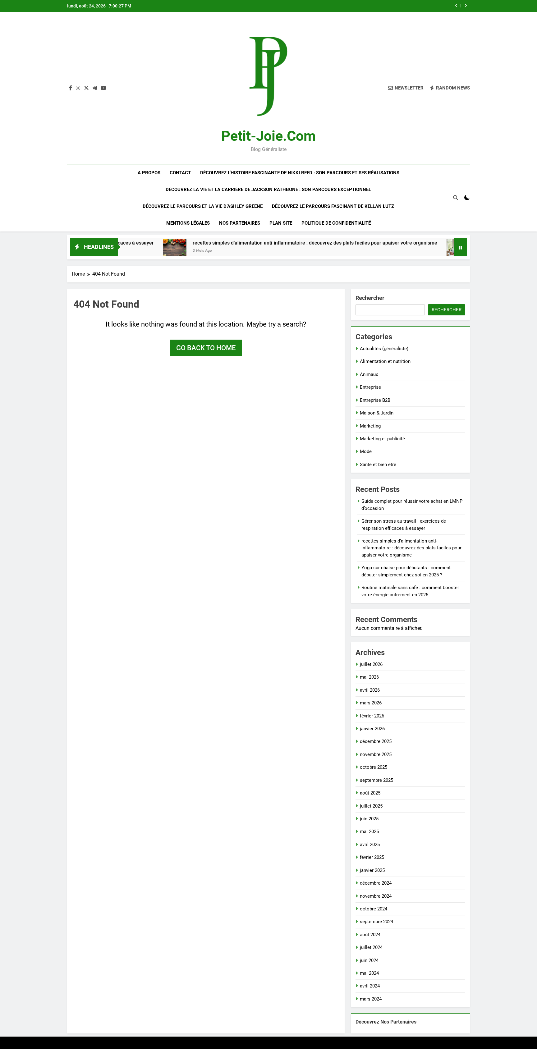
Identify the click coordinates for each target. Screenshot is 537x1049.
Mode (366, 451)
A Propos (149, 173)
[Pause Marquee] (460, 247)
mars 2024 (371, 999)
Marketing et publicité (382, 439)
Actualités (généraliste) (384, 348)
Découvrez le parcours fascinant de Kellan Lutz (333, 206)
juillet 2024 (371, 947)
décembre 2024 (376, 883)
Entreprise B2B (375, 400)
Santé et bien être (378, 464)
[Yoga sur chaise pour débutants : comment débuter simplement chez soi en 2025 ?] (427, 251)
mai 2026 (369, 677)
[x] (86, 88)
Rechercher (370, 298)
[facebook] (70, 88)
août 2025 (370, 793)
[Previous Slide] (456, 5)
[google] (95, 88)
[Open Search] (455, 197)
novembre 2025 (376, 754)
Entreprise (370, 387)
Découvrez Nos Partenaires (386, 1022)
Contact (180, 173)
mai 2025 (369, 831)
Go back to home (206, 348)
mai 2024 (369, 973)
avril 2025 (370, 844)
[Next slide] (465, 5)
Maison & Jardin (376, 413)
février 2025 (372, 857)
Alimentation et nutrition (385, 361)
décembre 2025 (376, 741)
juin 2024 (369, 960)
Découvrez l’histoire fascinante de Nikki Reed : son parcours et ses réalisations (299, 173)
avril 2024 (370, 986)
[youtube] (103, 88)
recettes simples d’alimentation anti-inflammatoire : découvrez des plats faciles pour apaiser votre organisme (284, 243)
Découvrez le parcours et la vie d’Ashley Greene (203, 206)
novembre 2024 (376, 896)
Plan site (280, 223)
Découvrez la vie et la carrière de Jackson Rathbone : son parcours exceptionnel (268, 189)
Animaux (369, 374)
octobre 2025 (373, 767)
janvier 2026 (372, 728)
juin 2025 (369, 819)
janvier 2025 (372, 870)
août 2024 (370, 934)
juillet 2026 (371, 664)
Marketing (370, 426)
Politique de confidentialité (336, 223)
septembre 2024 (376, 921)
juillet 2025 (371, 806)
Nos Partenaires (239, 223)
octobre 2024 (373, 909)
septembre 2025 (376, 780)
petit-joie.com (268, 136)
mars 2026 (371, 703)
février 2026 (372, 716)
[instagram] (78, 88)
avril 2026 (370, 690)
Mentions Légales (188, 223)
